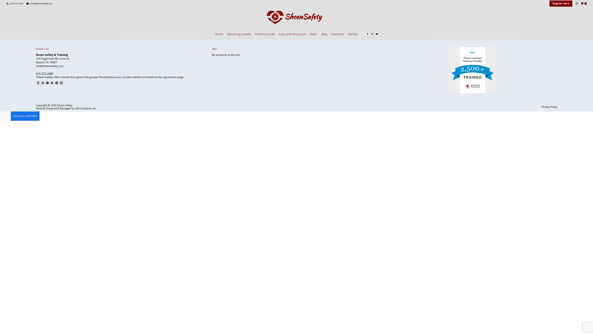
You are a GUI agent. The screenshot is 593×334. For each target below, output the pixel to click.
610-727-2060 (44, 73)
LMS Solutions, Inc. (86, 108)
